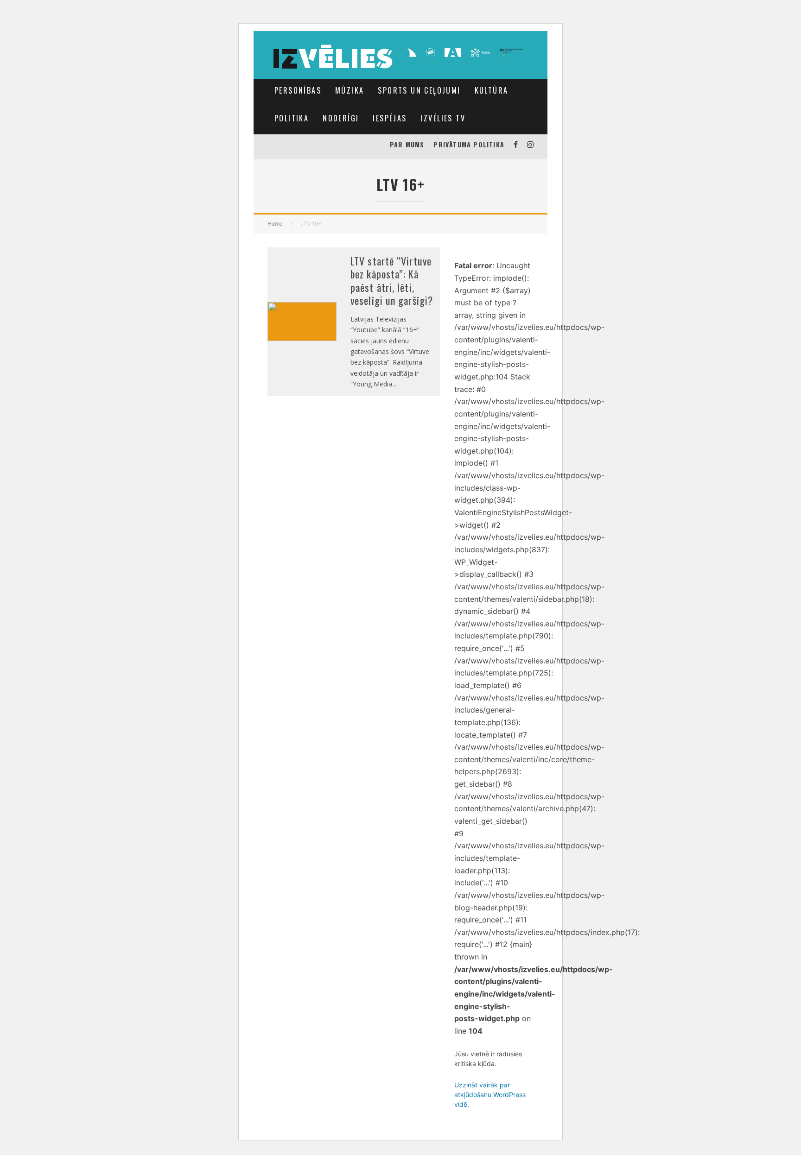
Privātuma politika (468, 144)
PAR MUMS (407, 144)
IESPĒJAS (390, 118)
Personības (297, 90)
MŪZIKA (349, 90)
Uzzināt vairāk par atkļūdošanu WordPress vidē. (490, 1094)
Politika (291, 118)
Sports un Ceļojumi (419, 90)
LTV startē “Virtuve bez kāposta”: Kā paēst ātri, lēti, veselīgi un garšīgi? (391, 280)
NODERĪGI (341, 118)
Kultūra (492, 90)
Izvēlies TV (443, 118)
